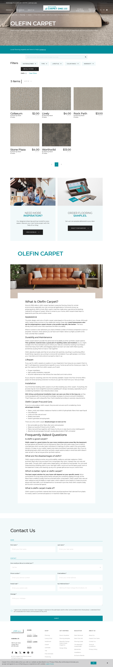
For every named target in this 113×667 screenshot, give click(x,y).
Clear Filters (33, 73)
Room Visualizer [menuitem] (64, 635)
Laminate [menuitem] (47, 647)
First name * (13, 545)
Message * (13, 594)
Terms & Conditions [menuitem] (92, 645)
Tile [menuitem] (46, 650)
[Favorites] (103, 10)
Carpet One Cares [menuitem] (94, 638)
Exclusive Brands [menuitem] (79, 655)
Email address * (61, 573)
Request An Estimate (92, 10)
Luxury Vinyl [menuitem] (48, 638)
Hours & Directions (80, 10)
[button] (100, 10)
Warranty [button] (87, 63)
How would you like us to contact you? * (21, 563)
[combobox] (55, 57)
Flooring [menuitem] (47, 635)
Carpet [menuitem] (47, 644)
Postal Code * (14, 583)
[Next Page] (61, 164)
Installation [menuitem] (77, 652)
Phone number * (15, 573)
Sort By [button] (26, 81)
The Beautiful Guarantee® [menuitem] (78, 645)
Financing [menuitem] (48, 657)
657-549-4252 (33, 3)
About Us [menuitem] (91, 635)
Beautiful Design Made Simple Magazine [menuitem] (64, 643)
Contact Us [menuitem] (92, 641)
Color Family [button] (71, 63)
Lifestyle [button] (55, 63)
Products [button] (9, 10)
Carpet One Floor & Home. (24, 656)
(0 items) (106, 10)
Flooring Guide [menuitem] (78, 641)
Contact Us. (42, 49)
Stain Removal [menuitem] (78, 635)
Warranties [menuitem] (77, 649)
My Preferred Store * (63, 583)
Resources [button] (20, 10)
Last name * (60, 545)
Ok (93, 663)
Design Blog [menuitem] (63, 648)
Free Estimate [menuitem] (49, 653)
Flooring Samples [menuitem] (64, 638)
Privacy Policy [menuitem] (93, 649)
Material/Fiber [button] (28, 63)
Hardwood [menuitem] (48, 641)
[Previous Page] (52, 164)
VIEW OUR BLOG (31, 232)
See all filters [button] (28, 69)
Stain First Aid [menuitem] (78, 638)
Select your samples (78, 228)
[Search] (85, 57)
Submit (56, 618)
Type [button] (43, 63)
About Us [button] (31, 10)
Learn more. (50, 664)
